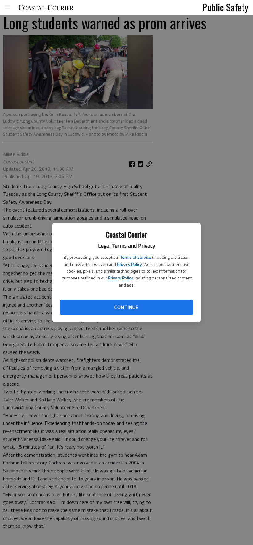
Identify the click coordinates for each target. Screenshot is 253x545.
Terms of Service (135, 257)
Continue (126, 307)
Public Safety (225, 7)
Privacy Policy (129, 264)
